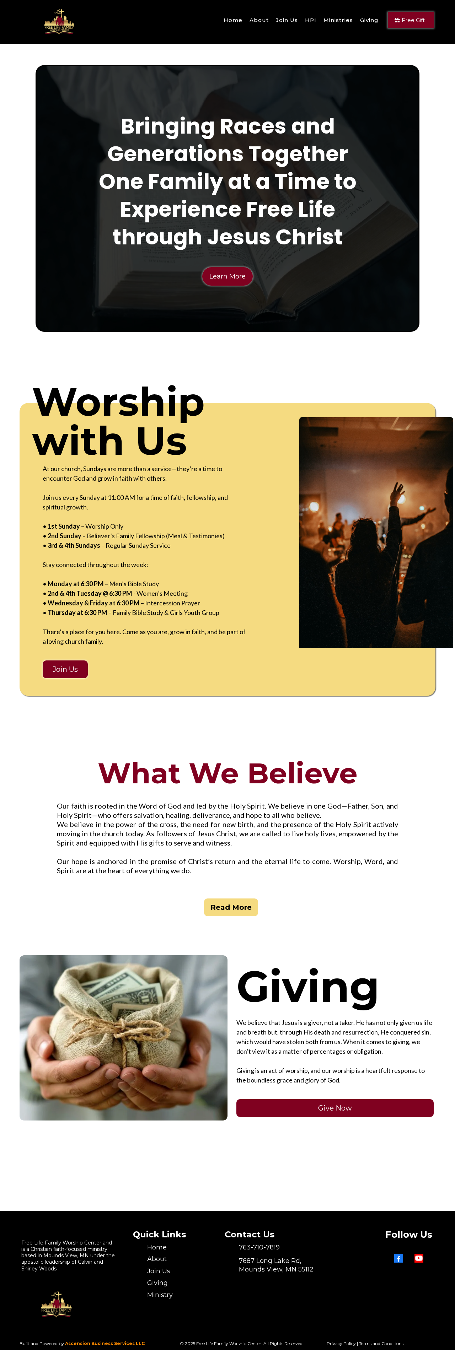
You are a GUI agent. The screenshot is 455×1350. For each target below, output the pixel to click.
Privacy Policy (341, 1343)
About (157, 1259)
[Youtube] (419, 1258)
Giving (157, 1283)
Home (157, 1247)
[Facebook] (399, 1258)
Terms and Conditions (381, 1343)
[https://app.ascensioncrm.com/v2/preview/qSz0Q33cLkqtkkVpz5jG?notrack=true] (57, 1302)
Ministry (160, 1295)
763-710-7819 (259, 1247)
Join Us (158, 1271)
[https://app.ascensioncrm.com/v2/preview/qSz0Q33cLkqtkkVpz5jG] (60, 20)
